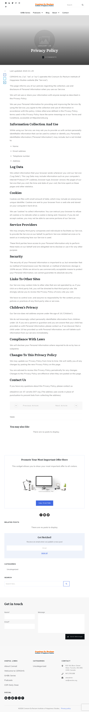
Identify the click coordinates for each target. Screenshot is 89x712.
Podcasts (8, 680)
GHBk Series (10, 675)
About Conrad (10, 666)
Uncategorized (12, 569)
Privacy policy (66, 708)
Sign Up (44, 553)
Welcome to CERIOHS (14, 671)
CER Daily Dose (11, 685)
